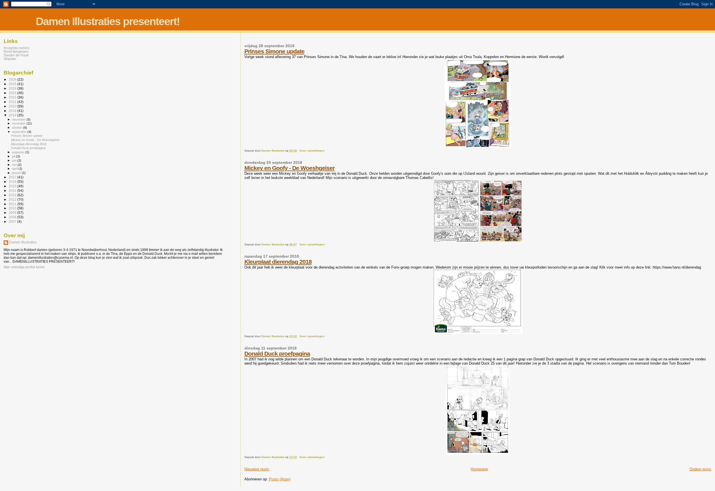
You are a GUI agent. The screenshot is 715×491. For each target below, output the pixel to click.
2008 (13, 217)
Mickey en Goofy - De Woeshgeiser (289, 168)
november (19, 123)
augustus (18, 152)
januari (17, 172)
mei (15, 164)
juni (14, 160)
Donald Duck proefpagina (277, 353)
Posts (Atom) (279, 479)
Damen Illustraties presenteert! (108, 21)
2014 (13, 190)
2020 (13, 106)
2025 (13, 84)
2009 (13, 212)
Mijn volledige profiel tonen (24, 267)
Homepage (479, 469)
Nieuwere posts (256, 469)
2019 (13, 110)
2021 (13, 102)
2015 (13, 186)
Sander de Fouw (16, 55)
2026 (13, 79)
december (19, 119)
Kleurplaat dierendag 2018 (278, 261)
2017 (13, 177)
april (15, 168)
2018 (13, 115)
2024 (13, 88)
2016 (13, 181)
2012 (13, 199)
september (19, 131)
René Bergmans (16, 51)
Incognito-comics (16, 48)
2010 (13, 208)
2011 (13, 204)
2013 (13, 195)
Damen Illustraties (23, 242)
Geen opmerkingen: (312, 150)
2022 (13, 97)
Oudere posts (700, 469)
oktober (17, 127)
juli (14, 156)
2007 (13, 221)
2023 (13, 93)
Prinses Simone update (274, 51)
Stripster (10, 59)
